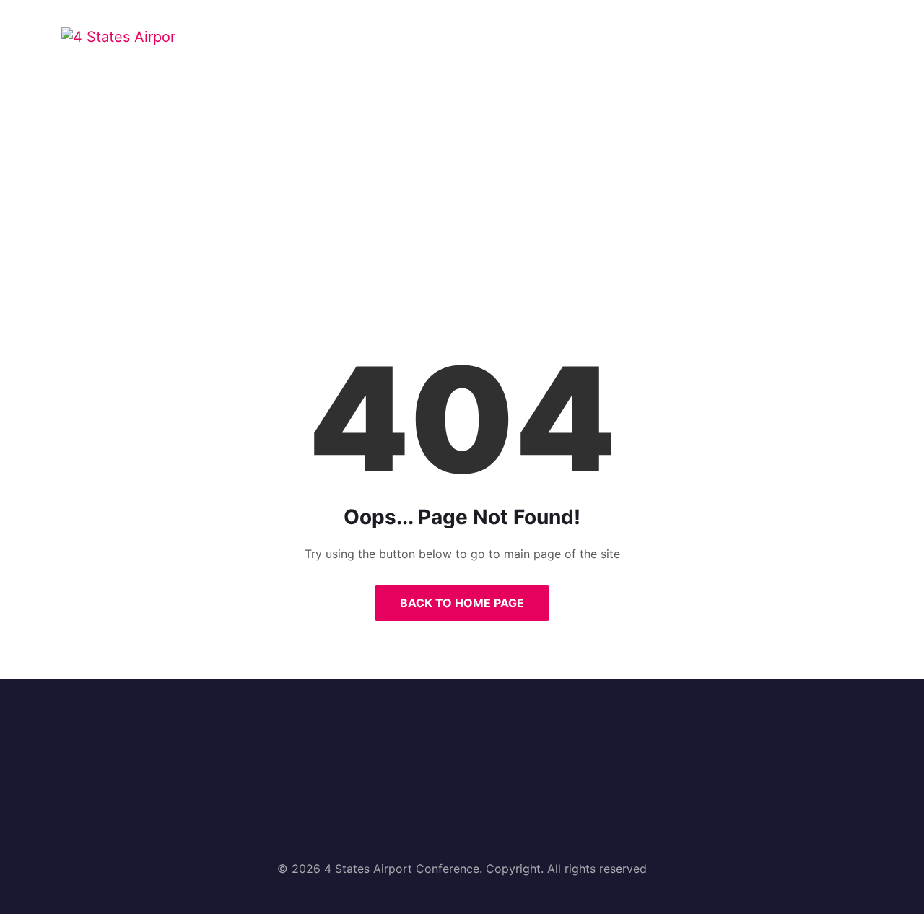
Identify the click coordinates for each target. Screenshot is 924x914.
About (371, 46)
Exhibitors (744, 46)
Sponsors (650, 46)
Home (302, 46)
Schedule (558, 46)
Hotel (828, 46)
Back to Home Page (462, 603)
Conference (460, 46)
